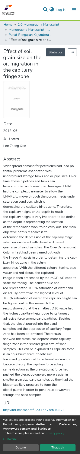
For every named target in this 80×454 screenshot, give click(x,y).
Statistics (56, 52)
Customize (10, 439)
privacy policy (55, 433)
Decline (21, 448)
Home (8, 24)
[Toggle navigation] (74, 10)
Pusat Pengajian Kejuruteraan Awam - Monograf (30, 34)
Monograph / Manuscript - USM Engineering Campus (30, 29)
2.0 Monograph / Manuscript (38, 24)
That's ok (57, 448)
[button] (51, 9)
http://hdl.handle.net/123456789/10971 (34, 410)
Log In (61, 9)
